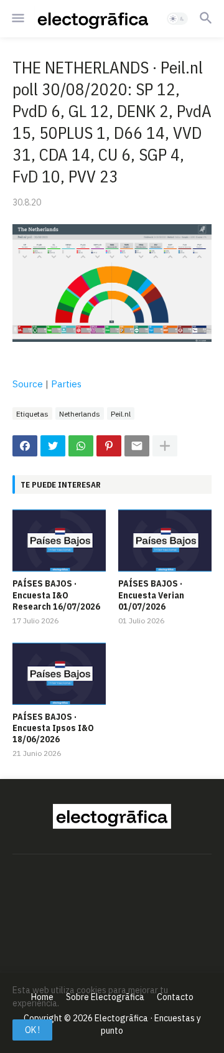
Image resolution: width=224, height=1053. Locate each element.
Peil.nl (121, 413)
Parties (66, 384)
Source (27, 384)
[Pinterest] (108, 445)
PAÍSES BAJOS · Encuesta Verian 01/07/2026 (151, 594)
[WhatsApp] (80, 445)
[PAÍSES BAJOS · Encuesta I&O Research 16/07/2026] (59, 540)
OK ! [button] (32, 1030)
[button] (17, 18)
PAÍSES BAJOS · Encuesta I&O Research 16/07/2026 (56, 594)
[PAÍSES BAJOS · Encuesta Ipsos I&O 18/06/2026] (59, 674)
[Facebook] (24, 445)
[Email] (136, 445)
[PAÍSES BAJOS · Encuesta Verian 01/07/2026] (165, 540)
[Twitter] (52, 445)
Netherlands (79, 413)
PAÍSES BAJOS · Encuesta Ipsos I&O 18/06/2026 (53, 728)
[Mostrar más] (164, 445)
